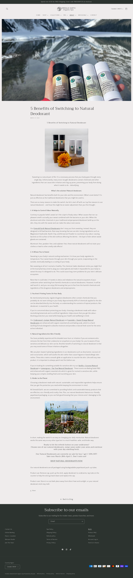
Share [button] (34, 490)
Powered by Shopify (29, 573)
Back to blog (68, 499)
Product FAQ (92, 532)
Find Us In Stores (93, 543)
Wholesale (91, 536)
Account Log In (93, 539)
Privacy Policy (51, 543)
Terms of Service (52, 539)
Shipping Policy (51, 532)
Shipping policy (70, 573)
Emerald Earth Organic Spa (17, 573)
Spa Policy (50, 529)
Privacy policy (50, 573)
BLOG (90, 529)
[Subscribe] (82, 521)
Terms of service (60, 573)
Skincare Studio (10, 539)
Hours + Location (10, 536)
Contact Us (8, 529)
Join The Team (9, 543)
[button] (7, 9)
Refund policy (51, 536)
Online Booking (9, 532)
